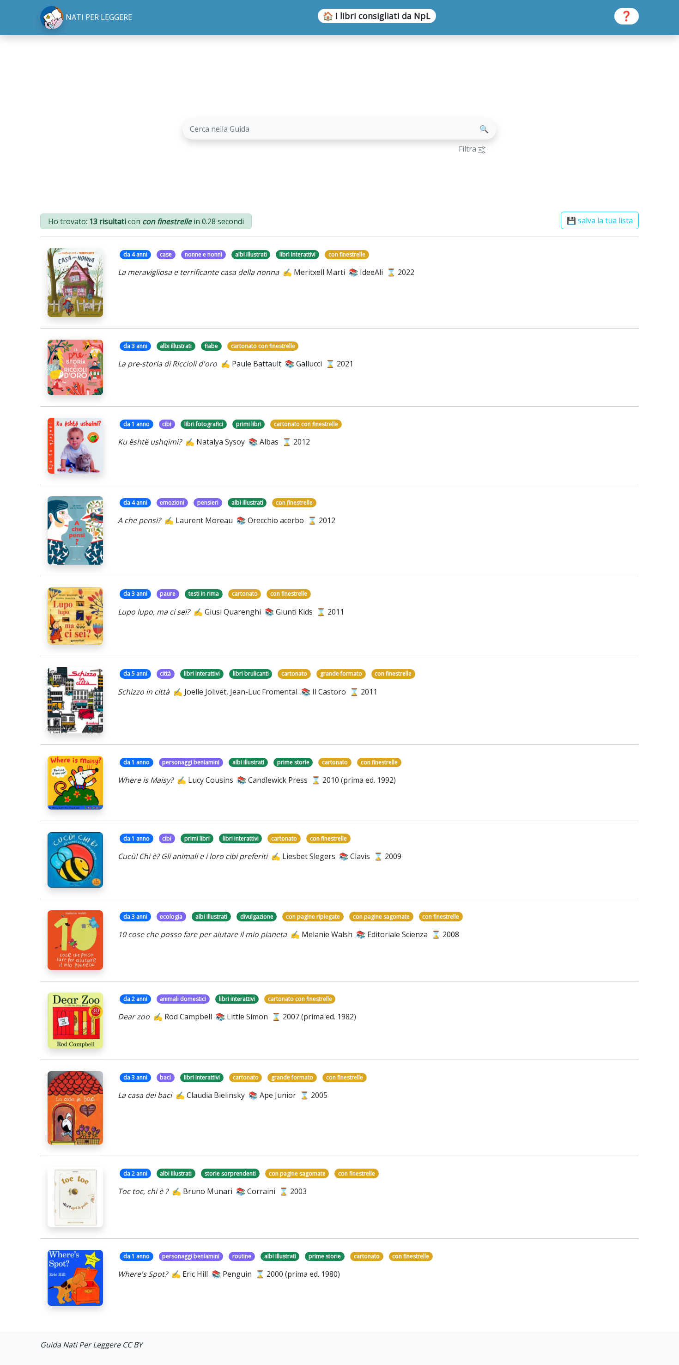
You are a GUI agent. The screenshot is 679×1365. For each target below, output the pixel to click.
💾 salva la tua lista (600, 220)
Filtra (468, 149)
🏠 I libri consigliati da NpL (376, 15)
